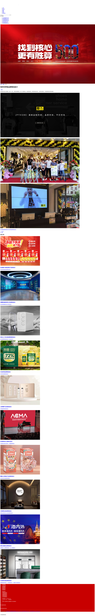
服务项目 (4, 587)
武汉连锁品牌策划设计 (12, 229)
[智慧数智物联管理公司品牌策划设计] (20, 300)
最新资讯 (4, 588)
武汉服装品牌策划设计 (4, 229)
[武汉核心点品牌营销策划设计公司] (18, 4)
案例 (3, 11)
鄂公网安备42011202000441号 (35, 611)
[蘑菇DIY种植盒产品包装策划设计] (20, 474)
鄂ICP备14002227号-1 (26, 611)
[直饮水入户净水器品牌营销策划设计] (20, 335)
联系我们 (4, 13)
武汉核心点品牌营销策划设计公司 (12, 611)
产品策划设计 (4, 593)
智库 (3, 12)
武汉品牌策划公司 (5, 17)
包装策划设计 (4, 595)
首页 (1, 84)
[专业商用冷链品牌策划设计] (20, 578)
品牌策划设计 (4, 592)
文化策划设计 (4, 596)
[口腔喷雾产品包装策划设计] (20, 404)
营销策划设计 (4, 594)
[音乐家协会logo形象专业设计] (20, 439)
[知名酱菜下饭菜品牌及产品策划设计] (20, 265)
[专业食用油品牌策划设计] (20, 369)
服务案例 (4, 586)
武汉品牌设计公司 (5, 18)
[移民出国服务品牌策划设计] (20, 543)
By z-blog (20, 611)
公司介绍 (4, 585)
